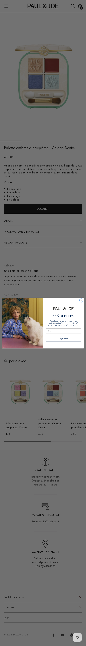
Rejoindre (63, 339)
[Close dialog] (81, 300)
